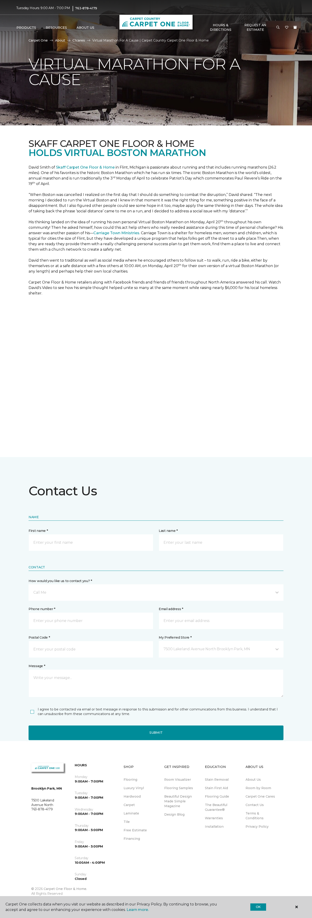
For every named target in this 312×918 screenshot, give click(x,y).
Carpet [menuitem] (129, 805)
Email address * (171, 609)
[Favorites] (286, 28)
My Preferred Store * (175, 637)
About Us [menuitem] (253, 780)
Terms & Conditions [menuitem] (255, 815)
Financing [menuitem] (132, 839)
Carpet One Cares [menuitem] (260, 796)
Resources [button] (56, 28)
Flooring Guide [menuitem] (217, 796)
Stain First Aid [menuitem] (216, 788)
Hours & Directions (220, 27)
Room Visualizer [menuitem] (177, 780)
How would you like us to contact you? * (60, 581)
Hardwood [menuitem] (132, 796)
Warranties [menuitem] (214, 818)
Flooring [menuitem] (130, 780)
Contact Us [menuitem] (255, 805)
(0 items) (295, 27)
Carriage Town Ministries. (116, 233)
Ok (258, 907)
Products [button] (26, 28)
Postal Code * (39, 637)
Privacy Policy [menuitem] (257, 826)
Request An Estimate (255, 27)
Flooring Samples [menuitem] (178, 788)
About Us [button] (85, 28)
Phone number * (42, 609)
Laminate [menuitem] (131, 813)
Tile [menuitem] (127, 822)
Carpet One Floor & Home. (65, 889)
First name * (38, 530)
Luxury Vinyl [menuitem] (134, 788)
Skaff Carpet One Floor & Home (85, 167)
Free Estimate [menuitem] (135, 830)
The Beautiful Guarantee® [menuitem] (216, 807)
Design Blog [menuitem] (174, 814)
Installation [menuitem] (214, 826)
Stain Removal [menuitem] (217, 780)
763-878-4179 (86, 8)
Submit (156, 733)
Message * (37, 666)
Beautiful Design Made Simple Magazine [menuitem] (178, 801)
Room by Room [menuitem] (258, 788)
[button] (278, 28)
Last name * (168, 530)
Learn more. (138, 910)
